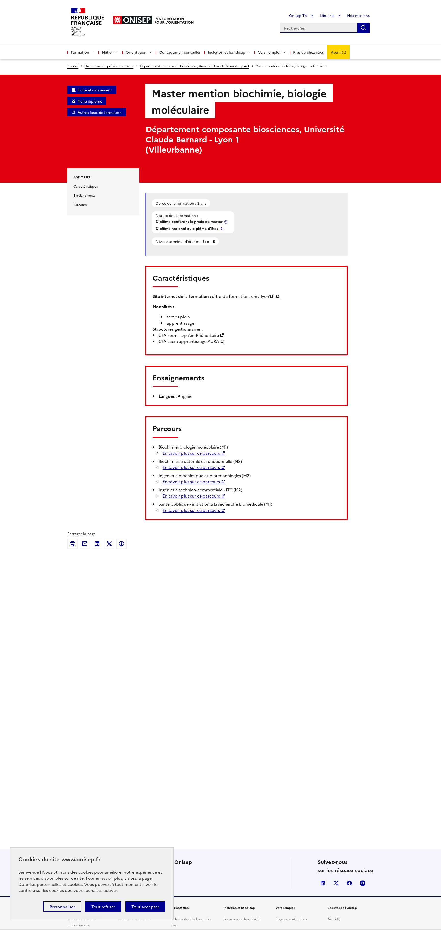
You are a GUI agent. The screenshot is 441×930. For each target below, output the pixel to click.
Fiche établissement (95, 89)
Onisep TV (298, 15)
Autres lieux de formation (100, 112)
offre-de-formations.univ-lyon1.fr (243, 296)
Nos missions (358, 15)
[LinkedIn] (97, 544)
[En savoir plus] (226, 221)
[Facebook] (121, 544)
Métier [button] (107, 52)
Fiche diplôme (90, 101)
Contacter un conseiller (180, 52)
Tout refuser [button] (103, 906)
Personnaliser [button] (62, 906)
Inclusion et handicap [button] (226, 52)
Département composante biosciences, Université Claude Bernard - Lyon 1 (194, 66)
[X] (109, 544)
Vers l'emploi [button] (269, 52)
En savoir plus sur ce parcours (191, 453)
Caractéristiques (86, 186)
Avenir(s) (338, 52)
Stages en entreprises (291, 918)
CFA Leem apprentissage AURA (188, 341)
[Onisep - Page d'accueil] (132, 20)
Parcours (80, 204)
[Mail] (85, 544)
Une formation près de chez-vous (109, 66)
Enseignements (84, 195)
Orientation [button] (136, 52)
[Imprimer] (72, 544)
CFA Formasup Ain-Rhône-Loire (188, 335)
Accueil (72, 66)
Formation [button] (80, 52)
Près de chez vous (308, 52)
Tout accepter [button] (145, 906)
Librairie (327, 15)
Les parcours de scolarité (242, 918)
